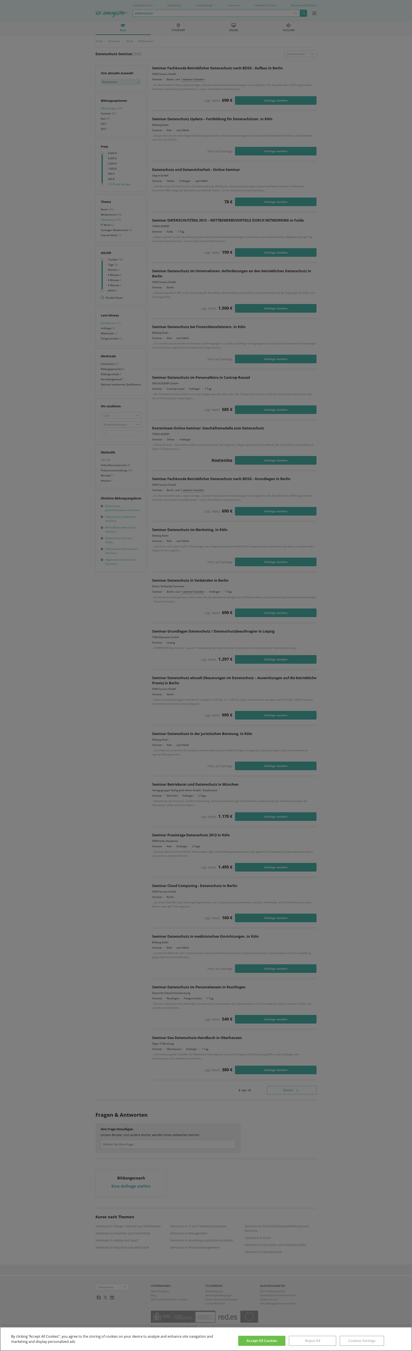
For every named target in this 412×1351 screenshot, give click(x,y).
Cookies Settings (362, 1340)
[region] (206, 1339)
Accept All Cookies (262, 1340)
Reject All (312, 1340)
